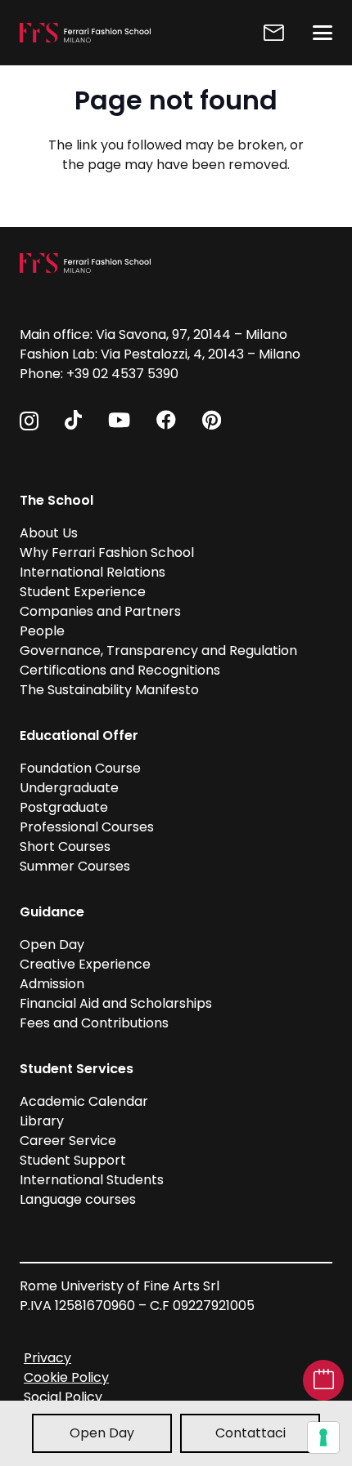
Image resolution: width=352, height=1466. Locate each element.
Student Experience (83, 591)
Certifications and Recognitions (120, 670)
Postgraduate (64, 807)
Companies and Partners (100, 611)
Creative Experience (85, 964)
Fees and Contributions (94, 1023)
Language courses (78, 1199)
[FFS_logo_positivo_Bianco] (85, 32)
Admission (52, 983)
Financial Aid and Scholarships (116, 1003)
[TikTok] (73, 420)
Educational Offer (79, 735)
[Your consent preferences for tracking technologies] (323, 1437)
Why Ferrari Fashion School (107, 552)
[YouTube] (119, 420)
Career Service (68, 1140)
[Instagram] (29, 420)
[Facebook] (166, 420)
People (42, 631)
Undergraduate (69, 787)
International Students (92, 1179)
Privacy (47, 1357)
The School (56, 500)
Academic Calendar (84, 1101)
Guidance (52, 911)
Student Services (76, 1068)
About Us (49, 533)
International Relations (92, 572)
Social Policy (63, 1397)
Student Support (73, 1160)
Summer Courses (75, 866)
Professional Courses (87, 827)
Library (42, 1121)
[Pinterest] (211, 420)
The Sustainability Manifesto (109, 689)
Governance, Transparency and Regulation (158, 650)
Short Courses (65, 846)
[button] (322, 32)
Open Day (102, 1433)
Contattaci (250, 1433)
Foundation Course (80, 768)
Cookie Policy (66, 1377)
